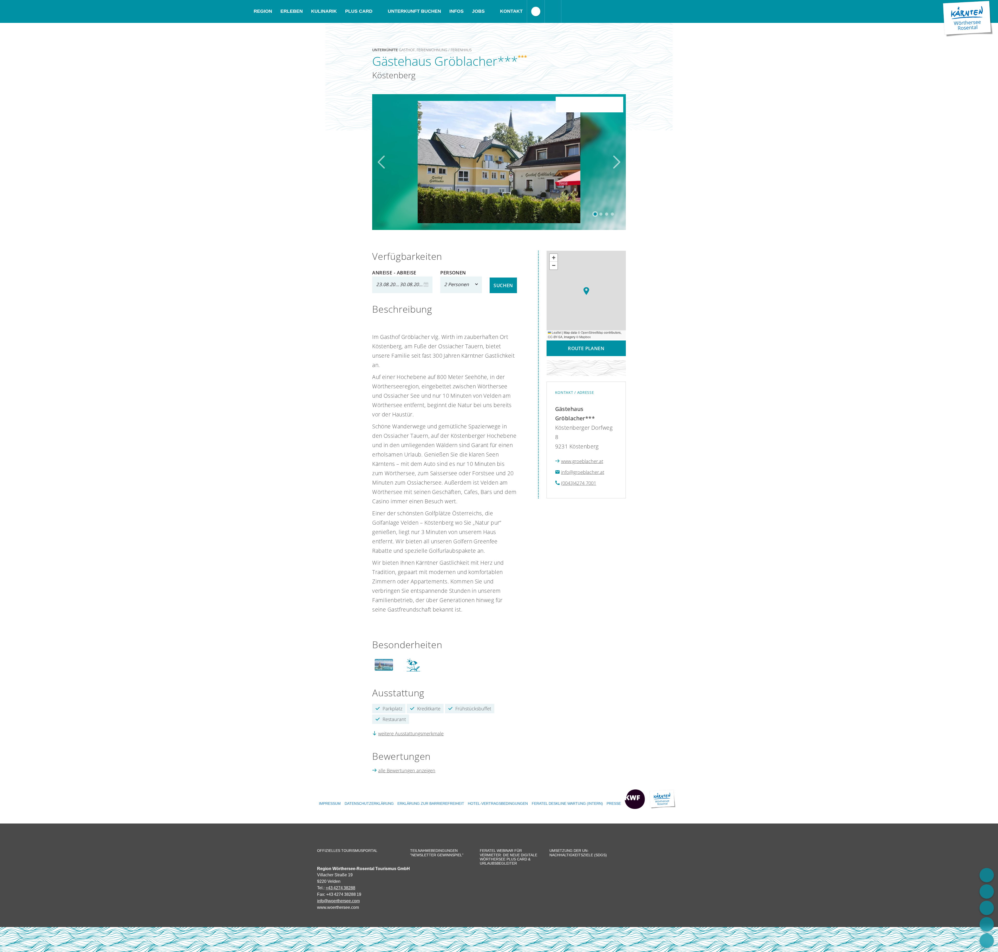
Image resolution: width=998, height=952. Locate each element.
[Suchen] (553, 11)
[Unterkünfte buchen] (987, 875)
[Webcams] (987, 891)
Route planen (586, 348)
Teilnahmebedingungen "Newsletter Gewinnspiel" (436, 852)
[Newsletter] (987, 941)
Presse (614, 803)
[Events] (987, 908)
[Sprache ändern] (536, 11)
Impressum (330, 803)
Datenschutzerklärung (369, 803)
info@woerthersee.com (338, 900)
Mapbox (585, 337)
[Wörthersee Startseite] (968, 18)
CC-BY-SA (555, 337)
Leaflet (556, 332)
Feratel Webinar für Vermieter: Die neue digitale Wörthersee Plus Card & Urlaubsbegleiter (508, 856)
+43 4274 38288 (340, 887)
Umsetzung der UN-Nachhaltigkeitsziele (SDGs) (578, 852)
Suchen (503, 285)
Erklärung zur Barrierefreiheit (430, 803)
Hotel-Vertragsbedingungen (498, 803)
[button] (586, 291)
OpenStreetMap (592, 332)
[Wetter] (987, 924)
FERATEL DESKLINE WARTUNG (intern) (567, 803)
